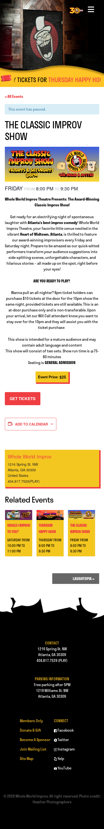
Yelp (60, 758)
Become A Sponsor (35, 740)
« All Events (14, 96)
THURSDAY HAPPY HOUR (69, 79)
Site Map (26, 758)
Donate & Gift (30, 730)
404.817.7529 (47, 660)
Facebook (65, 730)
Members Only (31, 721)
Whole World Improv (30, 456)
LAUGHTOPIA (83, 578)
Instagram (66, 749)
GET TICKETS (23, 398)
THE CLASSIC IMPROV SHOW (80, 528)
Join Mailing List (33, 749)
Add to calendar (31, 424)
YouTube (64, 768)
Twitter (63, 740)
